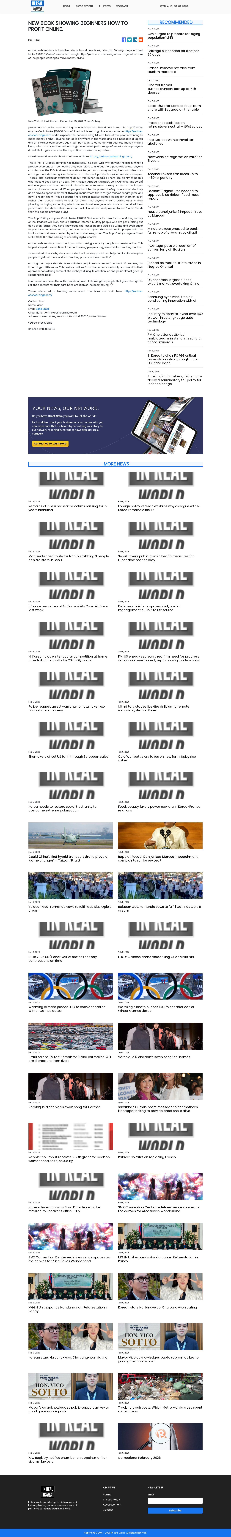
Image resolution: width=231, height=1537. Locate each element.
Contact (108, 1510)
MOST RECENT (84, 6)
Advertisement (112, 1504)
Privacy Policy (111, 1499)
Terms (107, 1494)
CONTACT (122, 6)
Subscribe (175, 1510)
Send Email (42, 309)
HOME (67, 6)
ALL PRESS (105, 6)
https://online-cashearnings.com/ (111, 156)
